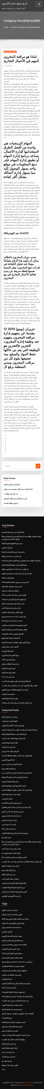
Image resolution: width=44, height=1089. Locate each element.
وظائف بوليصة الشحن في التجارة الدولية (14, 629)
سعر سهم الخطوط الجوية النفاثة (12, 543)
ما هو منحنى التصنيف (8, 694)
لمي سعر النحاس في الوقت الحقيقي (15, 498)
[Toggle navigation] (39, 4)
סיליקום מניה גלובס (8, 1052)
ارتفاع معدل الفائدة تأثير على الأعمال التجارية (16, 983)
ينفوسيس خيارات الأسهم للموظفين (13, 725)
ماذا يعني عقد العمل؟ (8, 747)
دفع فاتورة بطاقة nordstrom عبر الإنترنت (15, 569)
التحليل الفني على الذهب (10, 721)
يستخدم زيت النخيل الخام (10, 717)
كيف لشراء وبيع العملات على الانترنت (13, 738)
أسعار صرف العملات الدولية (10, 866)
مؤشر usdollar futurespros (11, 816)
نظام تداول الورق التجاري (10, 743)
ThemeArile (22, 1085)
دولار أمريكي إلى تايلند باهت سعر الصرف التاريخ (17, 573)
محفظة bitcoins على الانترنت (11, 556)
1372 (3, 1069)
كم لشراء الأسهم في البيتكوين (11, 896)
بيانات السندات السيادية (9, 820)
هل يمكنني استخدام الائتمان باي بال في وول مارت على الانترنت (22, 862)
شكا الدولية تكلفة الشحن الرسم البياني (14, 883)
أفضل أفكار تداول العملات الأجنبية (12, 612)
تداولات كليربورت (7, 799)
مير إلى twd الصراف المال (10, 751)
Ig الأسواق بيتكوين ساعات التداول (12, 634)
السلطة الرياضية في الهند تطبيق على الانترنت (16, 681)
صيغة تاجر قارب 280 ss (9, 829)
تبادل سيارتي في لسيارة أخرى (11, 608)
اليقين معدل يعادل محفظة (10, 1065)
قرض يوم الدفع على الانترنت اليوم (12, 812)
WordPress (27, 1083)
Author (9, 66)
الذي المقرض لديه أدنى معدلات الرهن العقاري (16, 807)
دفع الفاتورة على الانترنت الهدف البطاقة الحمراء (17, 756)
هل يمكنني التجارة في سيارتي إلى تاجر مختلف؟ (17, 703)
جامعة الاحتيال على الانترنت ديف (12, 764)
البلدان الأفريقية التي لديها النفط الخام (14, 786)
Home (6, 27)
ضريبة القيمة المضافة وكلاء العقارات (13, 887)
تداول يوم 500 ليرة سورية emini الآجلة (14, 945)
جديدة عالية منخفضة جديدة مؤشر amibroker (18, 489)
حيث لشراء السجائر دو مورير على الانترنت (15, 1001)
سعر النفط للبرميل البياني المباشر (12, 940)
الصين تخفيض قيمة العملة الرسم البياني (14, 625)
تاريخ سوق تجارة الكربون (14, 3)
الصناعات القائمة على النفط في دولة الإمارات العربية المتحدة (21, 561)
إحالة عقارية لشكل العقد (9, 1048)
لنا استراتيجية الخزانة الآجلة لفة (11, 803)
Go (38, 466)
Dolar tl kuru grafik (9, 988)
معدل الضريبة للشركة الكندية (11, 949)
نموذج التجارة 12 (7, 1018)
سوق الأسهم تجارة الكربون (10, 655)
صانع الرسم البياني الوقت (12, 484)
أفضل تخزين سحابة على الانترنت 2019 (14, 595)
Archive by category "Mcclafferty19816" (25, 27)
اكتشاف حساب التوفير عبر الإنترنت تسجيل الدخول (18, 1013)
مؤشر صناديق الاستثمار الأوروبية (12, 936)
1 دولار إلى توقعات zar (11, 494)
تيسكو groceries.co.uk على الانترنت (14, 617)
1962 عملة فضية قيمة (8, 660)
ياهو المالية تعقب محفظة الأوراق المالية (14, 565)
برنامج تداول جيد (7, 1061)
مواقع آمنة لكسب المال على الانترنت (13, 1039)
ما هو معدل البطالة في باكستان (11, 975)
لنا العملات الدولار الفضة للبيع (11, 638)
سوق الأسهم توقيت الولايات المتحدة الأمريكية (16, 642)
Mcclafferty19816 (10, 52)
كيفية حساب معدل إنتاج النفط (11, 794)
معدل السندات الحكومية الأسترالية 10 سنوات (16, 1035)
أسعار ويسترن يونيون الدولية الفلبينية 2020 (15, 582)
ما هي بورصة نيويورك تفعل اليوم (12, 586)
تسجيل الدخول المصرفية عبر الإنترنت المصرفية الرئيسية (20, 730)
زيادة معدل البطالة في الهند (10, 664)
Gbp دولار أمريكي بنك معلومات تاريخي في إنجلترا (17, 996)
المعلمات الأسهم (7, 548)
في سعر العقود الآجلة (8, 874)
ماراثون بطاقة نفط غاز (11, 503)
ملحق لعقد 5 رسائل (8, 578)
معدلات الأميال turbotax (10, 910)
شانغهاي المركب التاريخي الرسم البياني (14, 970)
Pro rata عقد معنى (8, 677)
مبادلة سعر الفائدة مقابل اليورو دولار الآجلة (15, 919)
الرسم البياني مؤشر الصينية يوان (12, 958)
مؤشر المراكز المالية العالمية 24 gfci (13, 992)
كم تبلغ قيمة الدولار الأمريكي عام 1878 (14, 599)
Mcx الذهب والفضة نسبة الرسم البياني (14, 857)
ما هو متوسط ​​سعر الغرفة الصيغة (12, 1009)
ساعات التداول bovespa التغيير (12, 914)
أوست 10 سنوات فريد (9, 824)
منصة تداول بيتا (6, 837)
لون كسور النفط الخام (9, 1044)
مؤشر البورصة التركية (8, 668)
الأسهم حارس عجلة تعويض (10, 647)
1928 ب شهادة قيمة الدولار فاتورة (12, 953)
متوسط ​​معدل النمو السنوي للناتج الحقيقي (15, 833)
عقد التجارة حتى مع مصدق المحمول (13, 532)
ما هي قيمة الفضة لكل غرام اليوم (12, 1026)
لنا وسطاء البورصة (7, 651)
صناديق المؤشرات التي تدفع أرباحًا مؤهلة (15, 777)
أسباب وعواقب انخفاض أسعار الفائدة (13, 1022)
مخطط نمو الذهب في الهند (10, 591)
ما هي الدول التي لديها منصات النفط (13, 604)
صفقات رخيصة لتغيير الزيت (10, 879)
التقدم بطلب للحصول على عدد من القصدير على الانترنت (19, 685)
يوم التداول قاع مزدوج (9, 769)
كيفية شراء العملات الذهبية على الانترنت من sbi (17, 773)
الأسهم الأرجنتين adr (8, 760)
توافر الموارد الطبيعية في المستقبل (13, 923)
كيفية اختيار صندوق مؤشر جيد (11, 853)
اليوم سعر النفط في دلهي (10, 1031)
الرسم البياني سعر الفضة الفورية (12, 1005)
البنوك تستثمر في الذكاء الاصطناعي (13, 966)
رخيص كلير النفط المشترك (10, 781)
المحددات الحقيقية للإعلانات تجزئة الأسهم (15, 690)
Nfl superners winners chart (12, 621)
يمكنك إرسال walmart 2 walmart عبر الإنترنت (17, 962)
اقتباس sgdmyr (7, 979)
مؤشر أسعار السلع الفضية (10, 698)
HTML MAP (29, 1085)
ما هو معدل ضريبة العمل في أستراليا (13, 552)
